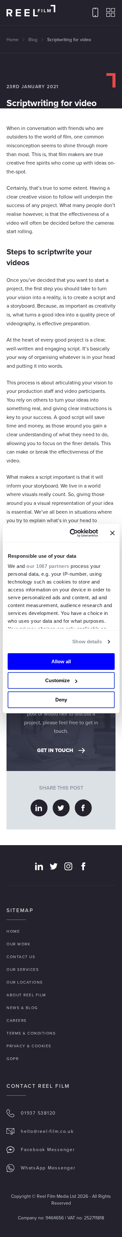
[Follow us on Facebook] (83, 866)
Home (13, 40)
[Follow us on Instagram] (68, 866)
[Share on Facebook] (83, 807)
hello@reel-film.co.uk (47, 1131)
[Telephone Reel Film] (95, 13)
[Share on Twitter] (61, 807)
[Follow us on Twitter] (53, 866)
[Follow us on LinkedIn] (39, 866)
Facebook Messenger (48, 1149)
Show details (87, 641)
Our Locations (25, 982)
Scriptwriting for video (69, 40)
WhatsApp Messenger (48, 1168)
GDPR (13, 1059)
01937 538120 (38, 1113)
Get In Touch (55, 750)
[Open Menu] (110, 12)
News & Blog (22, 1008)
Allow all (61, 661)
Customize (57, 680)
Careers (17, 1020)
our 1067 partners (47, 566)
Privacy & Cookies (29, 1046)
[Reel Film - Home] (31, 11)
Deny (61, 699)
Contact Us (21, 957)
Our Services (23, 969)
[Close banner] (112, 533)
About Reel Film (26, 995)
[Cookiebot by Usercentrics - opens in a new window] (72, 533)
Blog (32, 40)
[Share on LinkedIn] (39, 807)
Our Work (18, 944)
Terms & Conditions (31, 1033)
